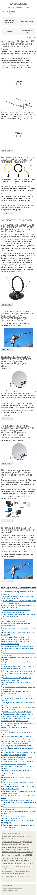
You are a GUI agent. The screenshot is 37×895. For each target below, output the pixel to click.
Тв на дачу (9, 31)
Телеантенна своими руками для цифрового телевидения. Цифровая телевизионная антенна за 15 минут (17, 227)
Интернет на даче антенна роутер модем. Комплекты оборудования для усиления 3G (17, 473)
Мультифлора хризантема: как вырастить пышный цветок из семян (16, 642)
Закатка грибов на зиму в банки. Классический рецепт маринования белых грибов (18, 753)
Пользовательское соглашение (15, 888)
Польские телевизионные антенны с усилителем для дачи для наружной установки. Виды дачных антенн (16, 360)
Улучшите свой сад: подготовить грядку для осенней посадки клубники (17, 667)
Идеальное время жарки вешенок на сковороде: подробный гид (15, 817)
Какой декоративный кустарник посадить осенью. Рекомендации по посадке (16, 758)
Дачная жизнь (18, 3)
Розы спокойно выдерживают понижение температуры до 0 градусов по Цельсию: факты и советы (18, 802)
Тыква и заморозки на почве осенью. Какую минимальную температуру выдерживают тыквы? (17, 866)
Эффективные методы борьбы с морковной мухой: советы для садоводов (17, 597)
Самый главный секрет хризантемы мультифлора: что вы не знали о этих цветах (16, 638)
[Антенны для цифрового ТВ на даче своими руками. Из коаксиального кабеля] (18, 170)
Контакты (5, 888)
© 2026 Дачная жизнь (8, 885)
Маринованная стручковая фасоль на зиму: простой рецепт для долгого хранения (17, 719)
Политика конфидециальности (10, 890)
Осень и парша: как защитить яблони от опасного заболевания (16, 692)
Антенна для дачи (27, 21)
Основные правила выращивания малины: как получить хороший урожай (18, 602)
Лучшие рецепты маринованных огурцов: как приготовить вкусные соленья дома (17, 620)
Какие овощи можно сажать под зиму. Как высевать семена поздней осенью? (17, 762)
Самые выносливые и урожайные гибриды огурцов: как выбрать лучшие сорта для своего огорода (17, 698)
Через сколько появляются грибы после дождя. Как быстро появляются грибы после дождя (16, 772)
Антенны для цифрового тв (10, 21)
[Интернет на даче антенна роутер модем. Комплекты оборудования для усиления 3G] (18, 509)
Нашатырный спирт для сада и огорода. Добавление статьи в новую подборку (16, 742)
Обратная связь (6, 892)
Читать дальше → (6, 150)
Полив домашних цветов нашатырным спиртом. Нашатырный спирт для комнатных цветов (17, 748)
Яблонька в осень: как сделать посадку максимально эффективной (16, 679)
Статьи (26, 7)
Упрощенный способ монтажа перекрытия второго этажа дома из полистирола (17, 715)
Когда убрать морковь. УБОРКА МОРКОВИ (17, 855)
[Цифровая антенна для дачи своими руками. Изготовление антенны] (18, 569)
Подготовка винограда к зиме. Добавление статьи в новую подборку (17, 787)
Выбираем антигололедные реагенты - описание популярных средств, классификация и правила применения (16, 874)
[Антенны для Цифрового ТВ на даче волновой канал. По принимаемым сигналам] (18, 104)
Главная (11, 7)
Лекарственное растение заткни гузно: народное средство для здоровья (15, 611)
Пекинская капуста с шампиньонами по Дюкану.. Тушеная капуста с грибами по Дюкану (18, 738)
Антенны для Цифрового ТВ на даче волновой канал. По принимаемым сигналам (17, 43)
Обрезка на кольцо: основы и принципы (17, 712)
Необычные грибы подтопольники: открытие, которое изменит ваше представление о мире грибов (18, 673)
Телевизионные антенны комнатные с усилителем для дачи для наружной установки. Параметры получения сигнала (17, 315)
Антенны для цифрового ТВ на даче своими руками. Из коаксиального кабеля (17, 159)
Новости (18, 7)
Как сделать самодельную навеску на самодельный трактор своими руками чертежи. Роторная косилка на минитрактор (17, 849)
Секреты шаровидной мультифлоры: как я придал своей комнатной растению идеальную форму (17, 648)
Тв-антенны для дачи (27, 31)
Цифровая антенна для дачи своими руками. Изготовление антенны (18, 529)
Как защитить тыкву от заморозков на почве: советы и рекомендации (18, 792)
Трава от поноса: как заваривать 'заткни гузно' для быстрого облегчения (18, 606)
